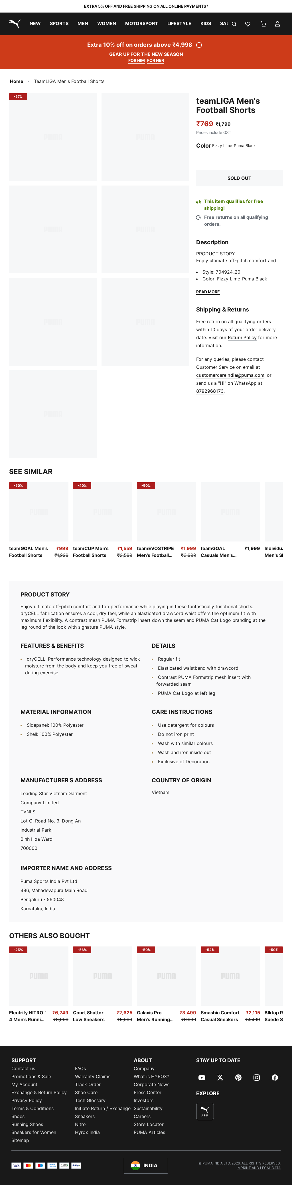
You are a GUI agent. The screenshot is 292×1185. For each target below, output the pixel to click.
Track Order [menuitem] (88, 1084)
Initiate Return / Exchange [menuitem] (103, 1108)
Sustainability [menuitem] (148, 1108)
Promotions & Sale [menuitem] (31, 1076)
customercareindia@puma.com (230, 375)
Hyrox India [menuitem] (87, 1132)
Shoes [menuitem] (18, 1116)
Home (16, 81)
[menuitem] (35, 24)
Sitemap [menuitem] (20, 1140)
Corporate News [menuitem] (151, 1084)
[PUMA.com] (13, 24)
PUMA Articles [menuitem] (149, 1132)
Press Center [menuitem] (147, 1092)
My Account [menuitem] (24, 1084)
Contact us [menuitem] (23, 1068)
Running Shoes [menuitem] (27, 1124)
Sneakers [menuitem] (85, 1116)
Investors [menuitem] (143, 1100)
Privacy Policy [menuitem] (26, 1100)
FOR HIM (136, 60)
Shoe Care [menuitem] (86, 1092)
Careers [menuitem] (142, 1116)
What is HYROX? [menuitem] (151, 1076)
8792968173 (210, 391)
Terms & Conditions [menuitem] (32, 1108)
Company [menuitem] (144, 1068)
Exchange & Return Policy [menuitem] (39, 1092)
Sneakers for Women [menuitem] (33, 1132)
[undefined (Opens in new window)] (205, 1111)
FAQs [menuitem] (80, 1068)
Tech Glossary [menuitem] (90, 1100)
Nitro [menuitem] (80, 1124)
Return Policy (242, 337)
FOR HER (155, 60)
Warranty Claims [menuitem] (92, 1076)
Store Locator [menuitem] (149, 1124)
